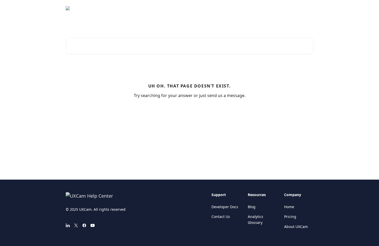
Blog (252, 206)
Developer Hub (297, 8)
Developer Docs (224, 206)
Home (289, 206)
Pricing (290, 216)
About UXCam (296, 226)
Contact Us (220, 216)
